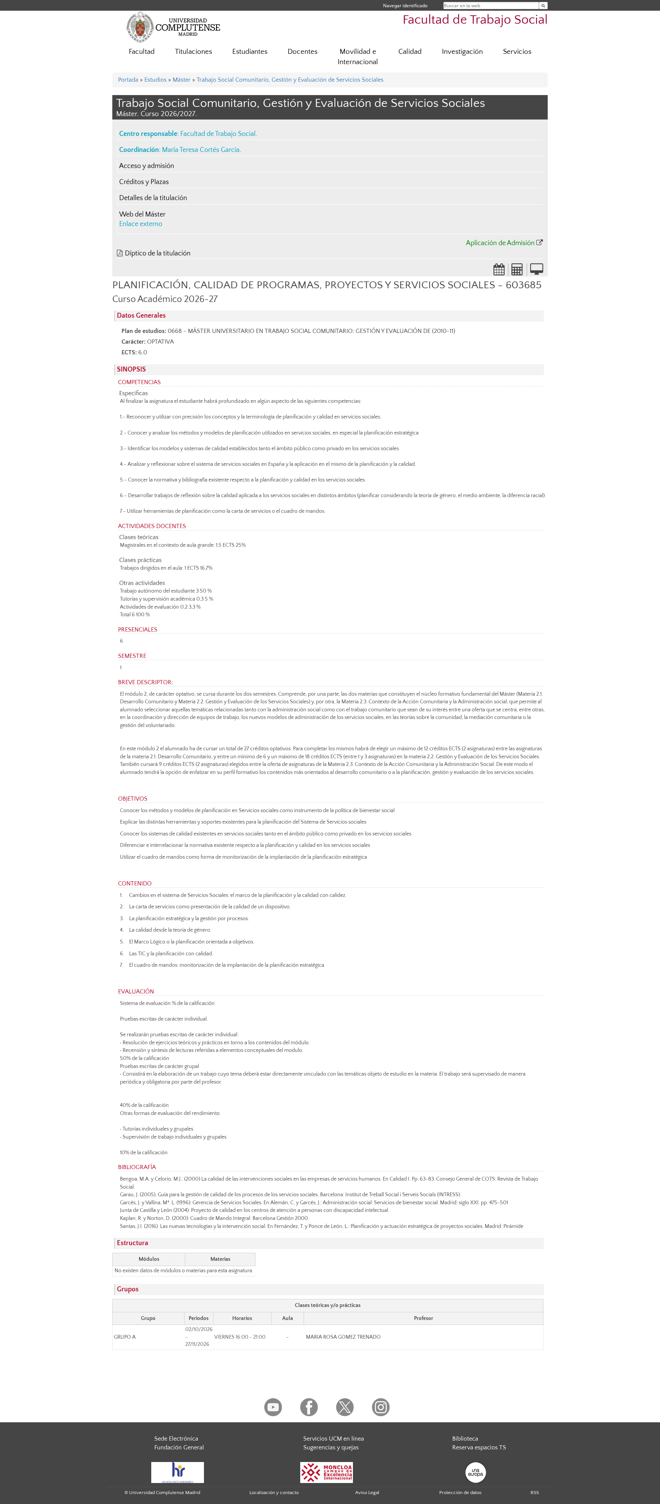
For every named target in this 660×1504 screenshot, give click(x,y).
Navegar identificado (405, 5)
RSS (535, 1492)
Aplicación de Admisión (500, 243)
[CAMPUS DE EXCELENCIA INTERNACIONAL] (326, 1471)
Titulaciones (193, 52)
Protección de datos (460, 1492)
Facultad (142, 52)
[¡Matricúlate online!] (536, 271)
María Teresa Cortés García (200, 150)
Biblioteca (465, 1438)
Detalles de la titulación (153, 198)
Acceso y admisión (146, 166)
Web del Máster (142, 214)
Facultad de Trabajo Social (475, 20)
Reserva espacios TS (479, 1447)
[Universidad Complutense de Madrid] (173, 26)
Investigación (462, 52)
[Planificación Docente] (499, 271)
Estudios (155, 79)
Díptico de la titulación (158, 253)
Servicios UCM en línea (333, 1438)
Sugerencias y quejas (331, 1447)
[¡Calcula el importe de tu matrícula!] (517, 271)
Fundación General (179, 1447)
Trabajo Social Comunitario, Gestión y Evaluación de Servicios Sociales (290, 79)
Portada (128, 79)
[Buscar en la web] (543, 5)
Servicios (517, 52)
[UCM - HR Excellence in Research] (177, 1471)
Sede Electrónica (176, 1438)
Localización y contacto (274, 1492)
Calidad (410, 52)
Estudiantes (249, 52)
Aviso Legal (367, 1492)
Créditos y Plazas (144, 182)
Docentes (302, 52)
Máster (182, 79)
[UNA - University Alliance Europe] (475, 1471)
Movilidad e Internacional (358, 57)
